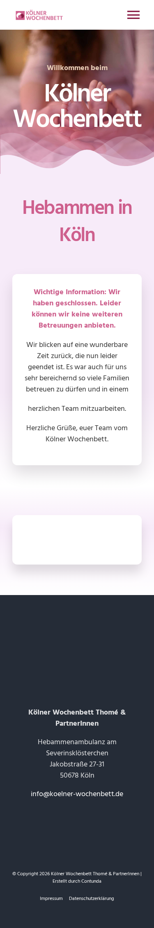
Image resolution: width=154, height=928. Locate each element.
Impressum (51, 898)
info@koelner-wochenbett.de (77, 794)
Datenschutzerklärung (91, 898)
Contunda (91, 881)
